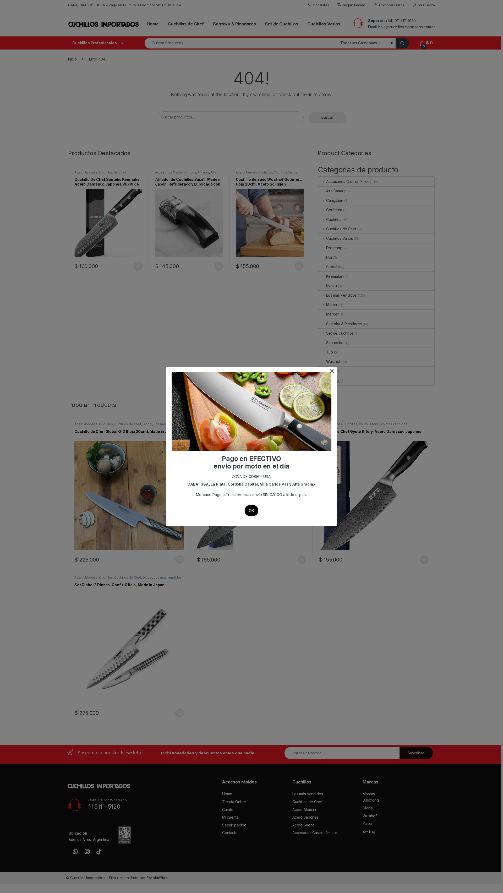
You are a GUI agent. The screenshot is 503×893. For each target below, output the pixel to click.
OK (251, 510)
